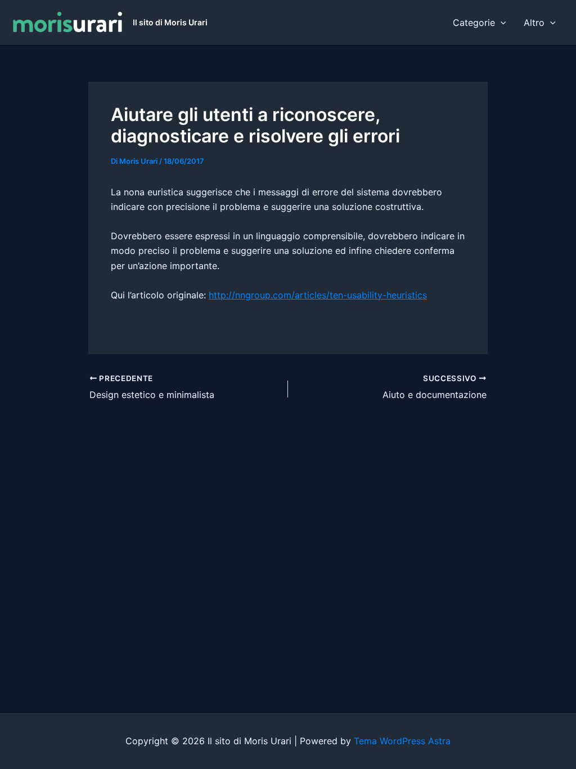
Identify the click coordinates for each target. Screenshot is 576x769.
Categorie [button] (474, 22)
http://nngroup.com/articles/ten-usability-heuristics (318, 295)
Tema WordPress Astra (402, 740)
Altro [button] (534, 22)
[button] (500, 22)
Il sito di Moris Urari (170, 22)
